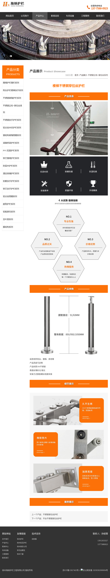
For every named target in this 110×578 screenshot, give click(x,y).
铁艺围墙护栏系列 (11, 158)
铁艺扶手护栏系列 (11, 189)
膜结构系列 (8, 227)
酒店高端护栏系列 (11, 173)
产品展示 (83, 75)
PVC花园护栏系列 (11, 150)
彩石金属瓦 (21, 550)
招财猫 (34, 539)
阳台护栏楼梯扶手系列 (13, 90)
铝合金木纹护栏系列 (12, 128)
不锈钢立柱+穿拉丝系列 (12, 109)
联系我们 (100, 16)
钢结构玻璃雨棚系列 (12, 135)
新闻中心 (5, 547)
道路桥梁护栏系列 (11, 143)
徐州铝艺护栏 (22, 543)
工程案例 (85, 16)
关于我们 (5, 539)
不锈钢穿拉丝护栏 (50, 515)
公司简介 (25, 16)
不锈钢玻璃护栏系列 (12, 98)
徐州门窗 (20, 554)
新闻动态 (55, 16)
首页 (76, 75)
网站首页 (10, 16)
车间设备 (70, 16)
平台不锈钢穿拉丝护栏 (52, 519)
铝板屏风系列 (9, 212)
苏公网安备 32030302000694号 (95, 570)
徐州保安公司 (22, 547)
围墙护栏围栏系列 (11, 83)
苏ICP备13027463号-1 (71, 570)
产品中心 (40, 16)
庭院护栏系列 (9, 204)
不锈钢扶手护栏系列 (12, 120)
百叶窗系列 (8, 219)
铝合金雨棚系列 (10, 196)
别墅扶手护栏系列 (11, 181)
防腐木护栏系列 (10, 166)
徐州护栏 (20, 539)
